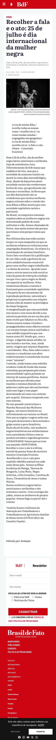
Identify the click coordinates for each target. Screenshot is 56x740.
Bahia (10, 685)
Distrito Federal (13, 694)
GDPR (41, 725)
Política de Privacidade (20, 652)
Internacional (14, 665)
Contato (12, 648)
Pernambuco (12, 713)
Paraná (10, 708)
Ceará (10, 690)
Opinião (11, 681)
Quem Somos (14, 641)
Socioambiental (14, 677)
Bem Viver (12, 673)
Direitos (11, 669)
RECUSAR (15, 732)
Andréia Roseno (13, 75)
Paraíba (10, 704)
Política (11, 661)
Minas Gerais (12, 699)
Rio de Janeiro (13, 718)
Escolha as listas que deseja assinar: (27, 593)
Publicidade (14, 645)
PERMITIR (40, 732)
